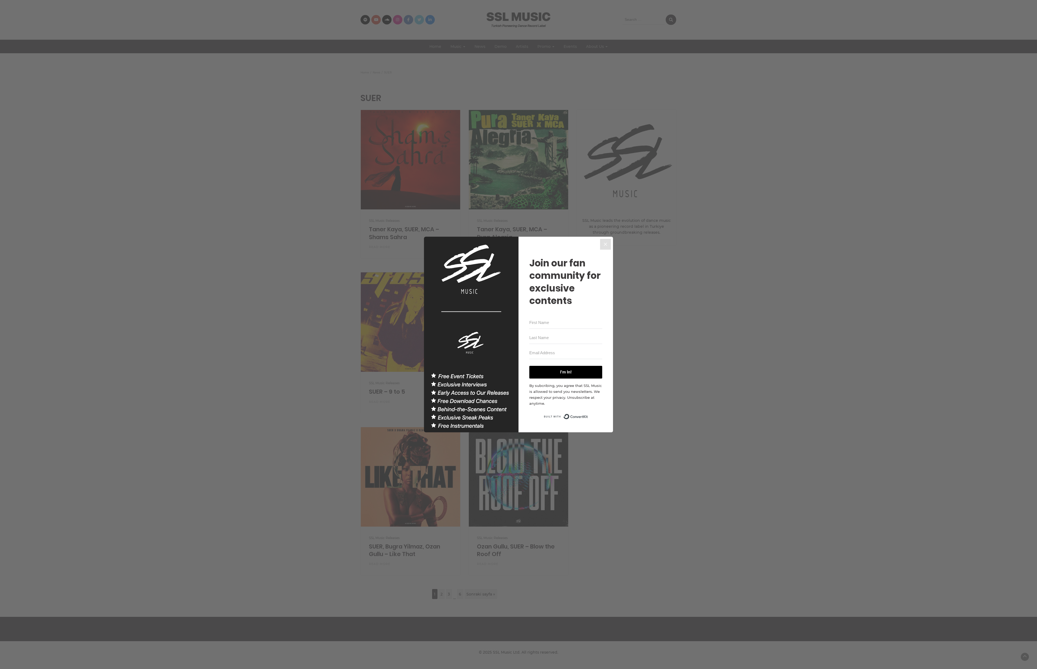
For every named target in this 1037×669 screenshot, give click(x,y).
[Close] (605, 244)
